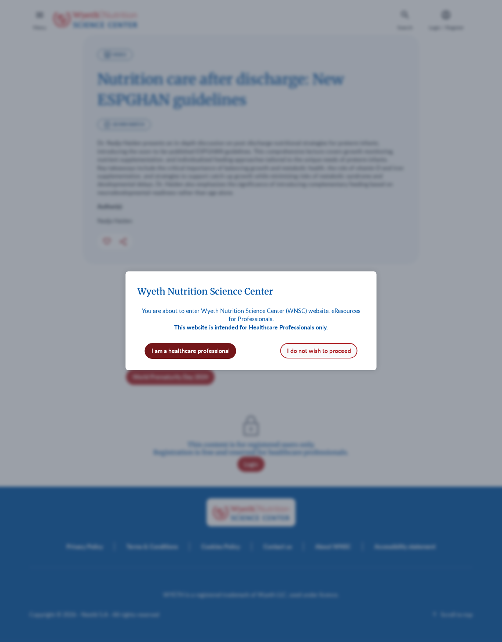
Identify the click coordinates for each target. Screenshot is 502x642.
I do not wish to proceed (319, 350)
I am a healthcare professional (190, 350)
